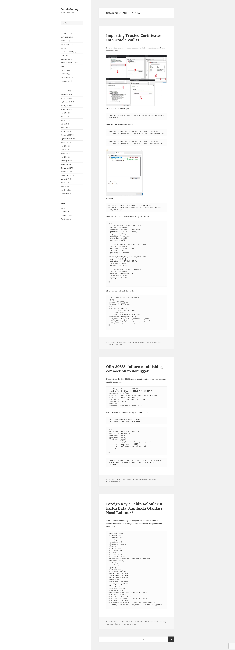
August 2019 (65, 142)
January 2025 (65, 91)
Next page (171, 639)
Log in (63, 208)
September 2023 (66, 102)
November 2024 (66, 95)
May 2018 (64, 157)
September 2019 (66, 139)
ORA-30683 (152, 479)
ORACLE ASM (65, 59)
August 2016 (65, 194)
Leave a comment (114, 482)
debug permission (141, 479)
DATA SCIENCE (66, 37)
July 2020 (64, 124)
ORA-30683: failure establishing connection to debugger (134, 368)
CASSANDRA (65, 33)
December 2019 (66, 135)
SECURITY (64, 74)
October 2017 (65, 172)
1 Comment (118, 344)
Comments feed (66, 215)
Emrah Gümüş (69, 9)
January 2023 (65, 106)
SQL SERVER (65, 81)
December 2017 (66, 164)
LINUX (63, 55)
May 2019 (64, 146)
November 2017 (66, 168)
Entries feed (65, 212)
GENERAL (64, 41)
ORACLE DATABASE (67, 63)
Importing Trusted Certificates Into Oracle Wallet (133, 37)
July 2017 (64, 183)
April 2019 (64, 150)
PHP (62, 66)
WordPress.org (66, 219)
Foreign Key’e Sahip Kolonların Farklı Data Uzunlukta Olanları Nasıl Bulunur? (134, 508)
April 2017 (64, 186)
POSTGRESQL (65, 70)
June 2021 (64, 120)
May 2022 (64, 113)
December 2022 (66, 109)
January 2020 (65, 131)
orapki (108, 344)
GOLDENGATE (66, 44)
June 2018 (64, 153)
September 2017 (66, 175)
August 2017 (65, 179)
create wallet (156, 342)
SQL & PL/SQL (65, 77)
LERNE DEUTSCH (67, 52)
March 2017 (65, 190)
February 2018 (66, 161)
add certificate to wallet (143, 342)
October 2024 (65, 98)
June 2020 (64, 128)
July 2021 (64, 117)
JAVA (62, 48)
